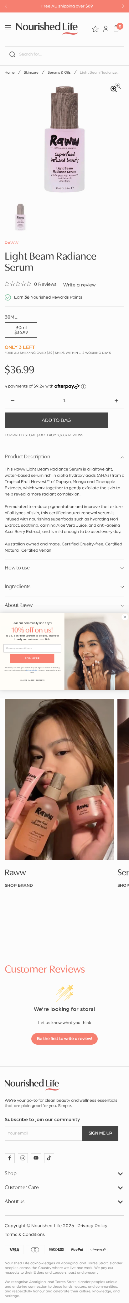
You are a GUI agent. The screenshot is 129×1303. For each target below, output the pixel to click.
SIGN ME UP (32, 658)
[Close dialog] (124, 617)
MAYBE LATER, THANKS (32, 680)
